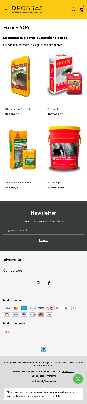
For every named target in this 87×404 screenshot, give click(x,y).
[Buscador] (73, 10)
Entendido (54, 395)
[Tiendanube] (43, 382)
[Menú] (6, 10)
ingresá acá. (68, 371)
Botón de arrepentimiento (43, 375)
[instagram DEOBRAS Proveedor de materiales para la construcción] (38, 283)
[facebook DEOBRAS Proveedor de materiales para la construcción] (48, 283)
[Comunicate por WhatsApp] (78, 379)
